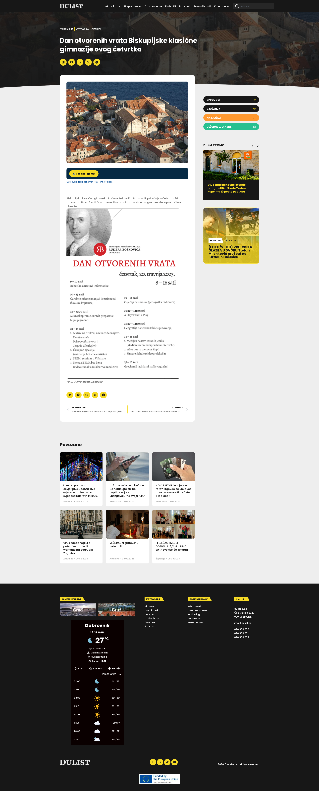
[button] (63, 62)
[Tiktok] (167, 762)
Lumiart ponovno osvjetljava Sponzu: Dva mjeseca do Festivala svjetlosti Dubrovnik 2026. (80, 491)
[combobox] (253, 6)
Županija (160, 558)
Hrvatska (160, 501)
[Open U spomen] (140, 6)
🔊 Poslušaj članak (84, 173)
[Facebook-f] (153, 762)
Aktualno (97, 28)
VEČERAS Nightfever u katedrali (123, 544)
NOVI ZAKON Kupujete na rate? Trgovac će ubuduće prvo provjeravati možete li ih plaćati (173, 491)
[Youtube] (174, 762)
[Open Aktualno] (119, 6)
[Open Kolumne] (228, 6)
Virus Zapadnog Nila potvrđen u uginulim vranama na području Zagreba (78, 548)
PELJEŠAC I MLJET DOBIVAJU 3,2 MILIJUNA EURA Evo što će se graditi (173, 546)
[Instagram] (160, 762)
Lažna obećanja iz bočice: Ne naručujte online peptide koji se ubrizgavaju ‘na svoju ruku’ (127, 491)
